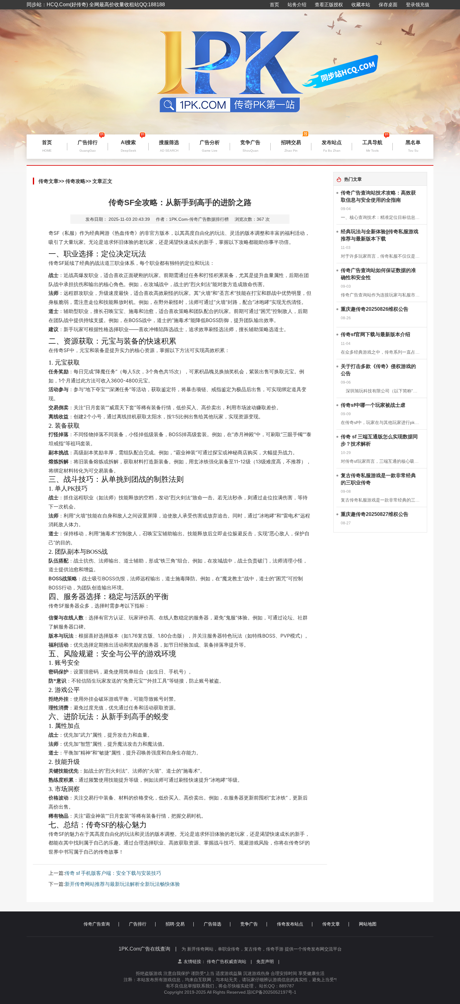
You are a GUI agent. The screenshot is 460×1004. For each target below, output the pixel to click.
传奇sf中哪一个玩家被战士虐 (373, 405)
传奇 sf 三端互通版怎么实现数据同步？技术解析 (379, 440)
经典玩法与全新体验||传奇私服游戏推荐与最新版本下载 (379, 235)
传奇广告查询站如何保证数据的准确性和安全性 (378, 274)
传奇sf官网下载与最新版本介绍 (375, 334)
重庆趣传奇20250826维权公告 (374, 309)
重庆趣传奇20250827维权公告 (374, 514)
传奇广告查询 (97, 923)
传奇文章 (48, 181)
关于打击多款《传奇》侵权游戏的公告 (378, 370)
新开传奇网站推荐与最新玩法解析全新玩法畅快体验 (122, 884)
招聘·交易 (175, 923)
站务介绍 (297, 4)
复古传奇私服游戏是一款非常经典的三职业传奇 (378, 479)
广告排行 (137, 923)
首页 (274, 4)
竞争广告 (249, 923)
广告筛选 (212, 923)
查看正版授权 (329, 4)
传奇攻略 (75, 181)
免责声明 (267, 961)
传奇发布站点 (290, 923)
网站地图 (367, 923)
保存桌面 (388, 4)
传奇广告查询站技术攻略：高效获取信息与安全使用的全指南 (378, 196)
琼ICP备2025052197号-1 (271, 992)
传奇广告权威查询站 (229, 961)
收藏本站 (360, 4)
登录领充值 (417, 4)
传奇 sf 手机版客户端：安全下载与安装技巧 (113, 873)
